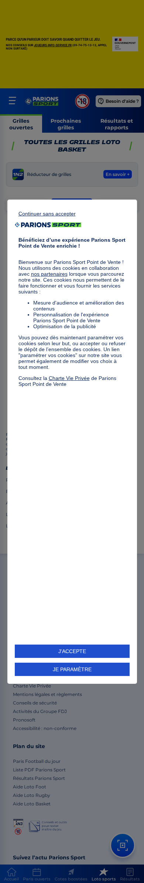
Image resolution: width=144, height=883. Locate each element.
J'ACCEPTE (72, 651)
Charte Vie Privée (69, 378)
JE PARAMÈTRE (72, 669)
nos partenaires (49, 273)
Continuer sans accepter (47, 213)
